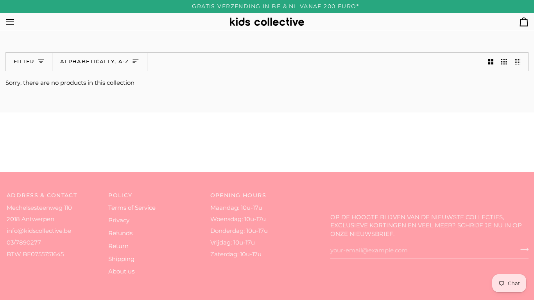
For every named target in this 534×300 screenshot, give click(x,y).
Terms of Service (132, 207)
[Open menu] (17, 21)
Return (118, 246)
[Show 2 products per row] (491, 62)
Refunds (120, 233)
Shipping (121, 258)
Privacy (118, 220)
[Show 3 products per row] (504, 62)
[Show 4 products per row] (520, 62)
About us (121, 271)
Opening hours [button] (238, 195)
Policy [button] (120, 195)
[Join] (522, 249)
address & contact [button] (42, 195)
